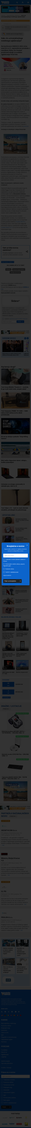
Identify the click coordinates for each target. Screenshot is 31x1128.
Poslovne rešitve (9, 569)
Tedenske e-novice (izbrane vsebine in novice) (14, 560)
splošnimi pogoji (14, 572)
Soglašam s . (12, 572)
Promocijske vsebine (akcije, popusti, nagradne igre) (14, 564)
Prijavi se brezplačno (10, 581)
